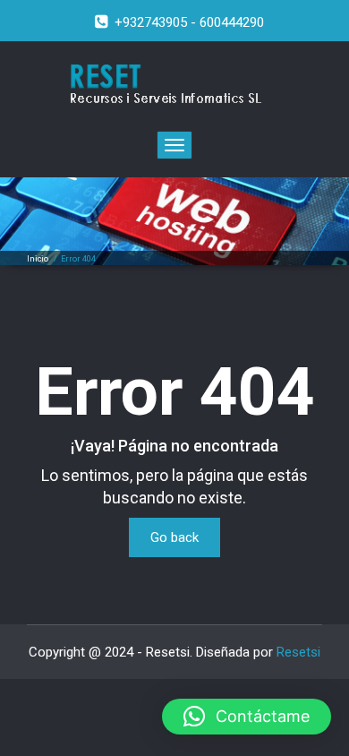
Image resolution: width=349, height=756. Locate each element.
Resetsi (298, 652)
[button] (246, 717)
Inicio (37, 258)
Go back (174, 537)
